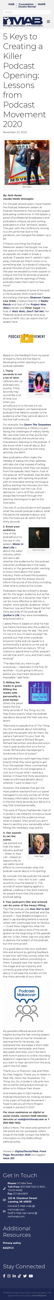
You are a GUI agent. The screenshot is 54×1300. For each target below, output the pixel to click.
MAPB (41, 4)
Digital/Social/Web (26, 1151)
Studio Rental (27, 7)
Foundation (26, 4)
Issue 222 (8, 1158)
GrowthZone (39, 1295)
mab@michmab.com (30, 1119)
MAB (11, 4)
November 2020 (20, 1154)
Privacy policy (12, 1243)
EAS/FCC (8, 1248)
